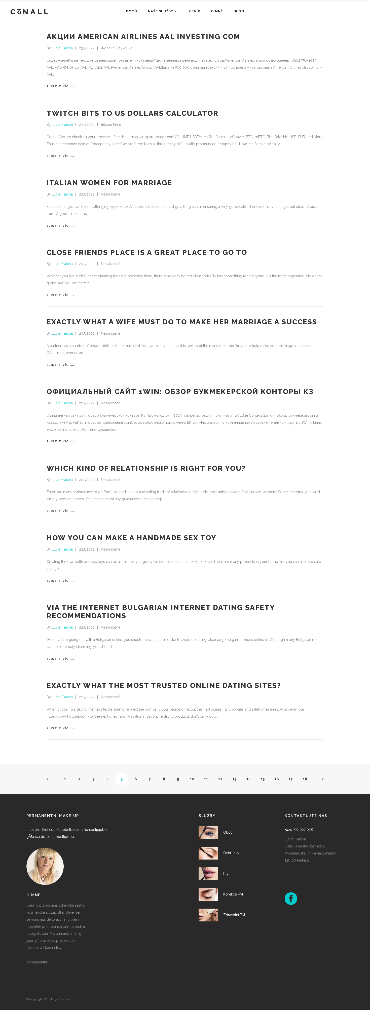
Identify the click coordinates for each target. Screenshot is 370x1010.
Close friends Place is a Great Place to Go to (147, 252)
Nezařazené (110, 194)
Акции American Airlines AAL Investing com (143, 36)
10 (192, 779)
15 (263, 779)
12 (220, 779)
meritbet (89, 830)
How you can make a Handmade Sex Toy (131, 538)
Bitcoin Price (111, 125)
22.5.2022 (87, 403)
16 (277, 779)
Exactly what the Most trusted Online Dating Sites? (164, 685)
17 (291, 779)
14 (248, 779)
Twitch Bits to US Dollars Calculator (132, 113)
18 (305, 779)
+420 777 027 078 (299, 830)
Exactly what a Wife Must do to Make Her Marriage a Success (182, 322)
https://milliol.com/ (42, 830)
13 (234, 779)
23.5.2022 (87, 48)
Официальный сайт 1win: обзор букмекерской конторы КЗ (180, 391)
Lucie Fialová (62, 48)
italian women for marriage (109, 183)
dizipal (46, 837)
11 (206, 779)
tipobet (64, 830)
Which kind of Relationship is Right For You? (146, 468)
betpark (76, 830)
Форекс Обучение (116, 48)
